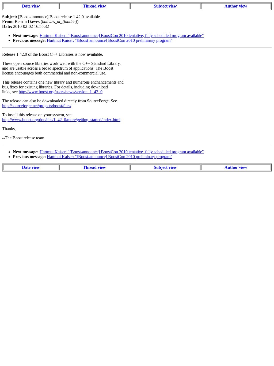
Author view (235, 6)
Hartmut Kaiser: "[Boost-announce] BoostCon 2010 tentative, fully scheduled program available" (122, 35)
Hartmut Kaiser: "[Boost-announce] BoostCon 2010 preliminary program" (109, 40)
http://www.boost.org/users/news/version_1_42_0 (60, 91)
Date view (31, 6)
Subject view (165, 6)
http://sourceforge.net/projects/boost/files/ (36, 105)
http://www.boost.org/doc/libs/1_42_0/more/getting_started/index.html (61, 119)
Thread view (94, 6)
